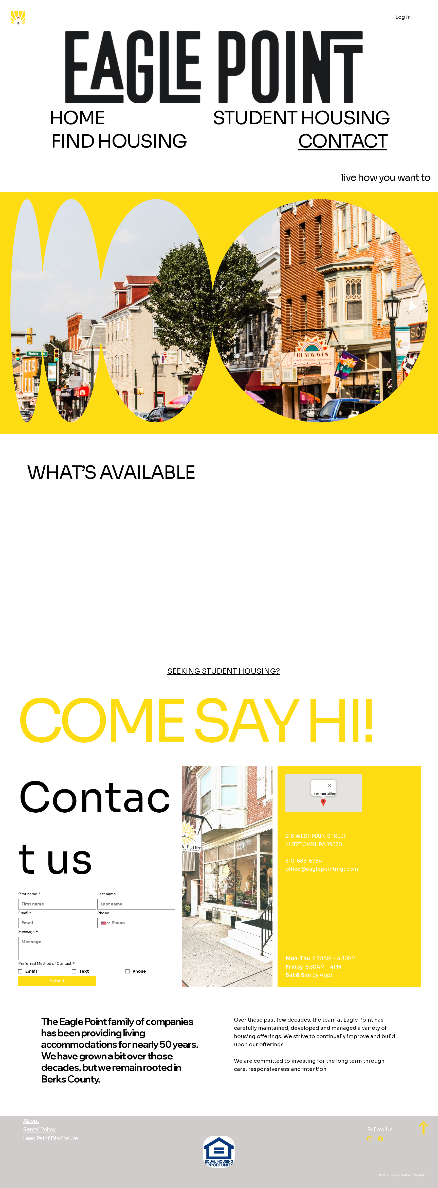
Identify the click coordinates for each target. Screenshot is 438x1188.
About (31, 1120)
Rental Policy (39, 1129)
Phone (103, 913)
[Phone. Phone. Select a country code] (105, 923)
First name (29, 894)
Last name (106, 894)
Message (28, 932)
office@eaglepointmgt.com (321, 869)
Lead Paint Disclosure (50, 1138)
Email (24, 913)
